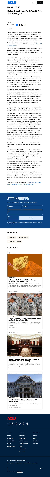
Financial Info (10, 441)
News (20, 446)
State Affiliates (11, 446)
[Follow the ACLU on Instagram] (16, 423)
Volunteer (35, 443)
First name (10, 206)
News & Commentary (13, 7)
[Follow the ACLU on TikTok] (19, 423)
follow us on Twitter (16, 184)
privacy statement (10, 223)
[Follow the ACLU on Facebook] (9, 423)
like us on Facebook (29, 184)
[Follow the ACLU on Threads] (23, 423)
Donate (40, 3)
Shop (34, 438)
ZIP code (10, 216)
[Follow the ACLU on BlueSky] (27, 423)
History (9, 443)
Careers (9, 435)
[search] (41, 468)
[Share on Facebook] (17, 25)
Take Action (36, 441)
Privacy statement (18, 463)
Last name (25, 206)
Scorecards (22, 451)
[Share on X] (19, 25)
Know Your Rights (23, 443)
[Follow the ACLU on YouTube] (12, 423)
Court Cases (22, 438)
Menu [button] (33, 3)
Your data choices (27, 463)
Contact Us (10, 438)
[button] (22, 25)
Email (9, 211)
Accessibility (34, 463)
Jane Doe (9, 22)
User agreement (10, 463)
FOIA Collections (23, 441)
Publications (22, 449)
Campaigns (22, 435)
